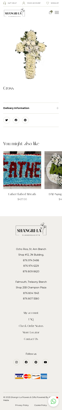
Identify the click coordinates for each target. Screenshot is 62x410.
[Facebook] (26, 362)
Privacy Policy (22, 405)
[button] (57, 12)
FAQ (31, 319)
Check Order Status (31, 326)
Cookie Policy (40, 405)
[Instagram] (16, 362)
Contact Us (31, 339)
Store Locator (31, 332)
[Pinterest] (36, 362)
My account (31, 313)
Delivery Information (16, 108)
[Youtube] (45, 362)
